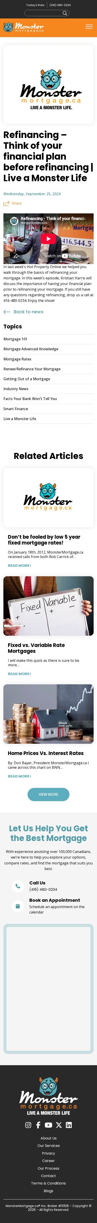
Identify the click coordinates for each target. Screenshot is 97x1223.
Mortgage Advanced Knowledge (30, 348)
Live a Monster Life (19, 418)
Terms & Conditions (48, 1183)
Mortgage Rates (17, 359)
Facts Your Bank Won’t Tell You (30, 398)
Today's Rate (35, 5)
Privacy (48, 1153)
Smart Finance (15, 408)
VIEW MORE (48, 794)
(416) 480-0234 (60, 5)
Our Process (48, 1168)
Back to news (29, 311)
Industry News (15, 388)
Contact (48, 1175)
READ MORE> (19, 565)
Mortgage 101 (15, 339)
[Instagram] (28, 1125)
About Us (49, 1138)
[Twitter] (58, 1125)
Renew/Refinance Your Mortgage (31, 368)
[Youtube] (48, 1125)
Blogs (48, 1191)
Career (48, 1160)
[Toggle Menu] (89, 27)
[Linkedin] (68, 1125)
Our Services (48, 1145)
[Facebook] (38, 1125)
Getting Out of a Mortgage (26, 378)
